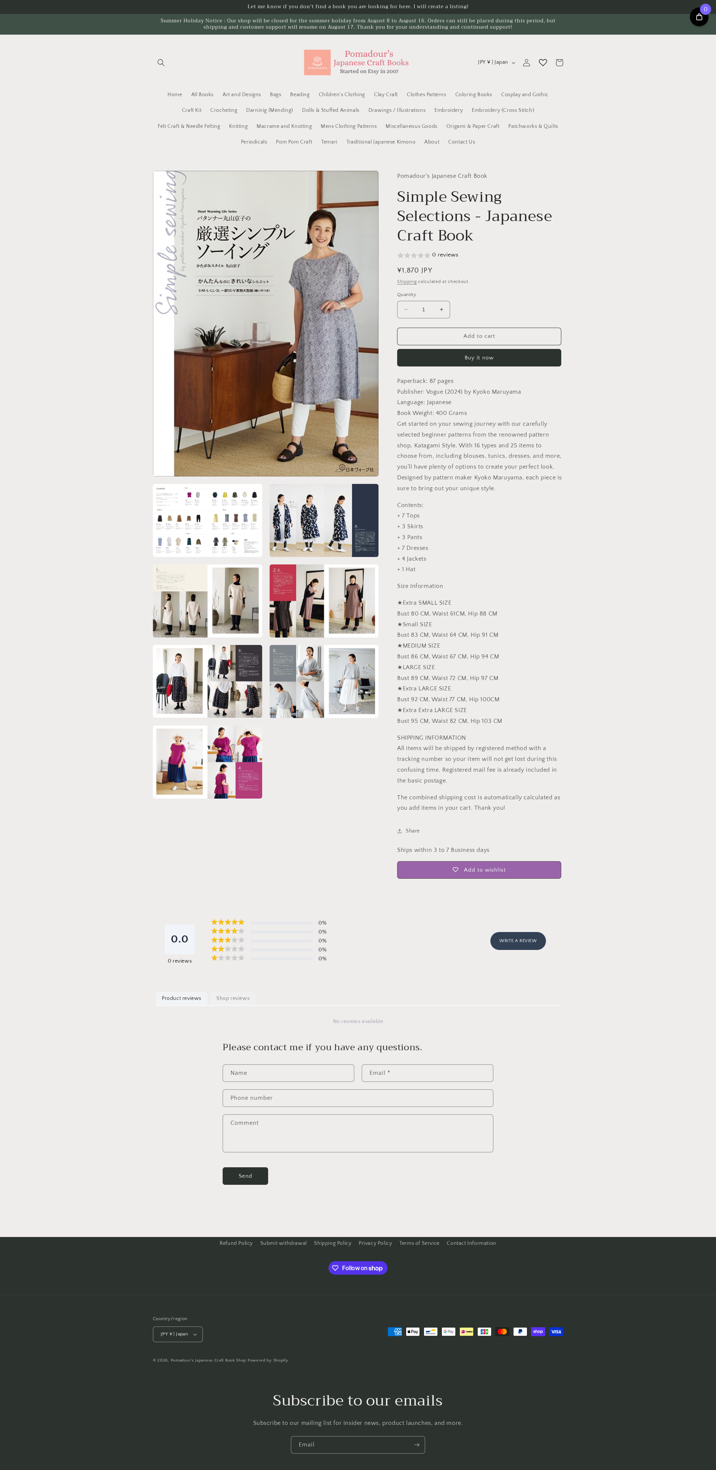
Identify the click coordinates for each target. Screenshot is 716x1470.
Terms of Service (419, 1243)
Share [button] (413, 831)
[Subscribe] (416, 1445)
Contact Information (471, 1243)
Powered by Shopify (268, 1360)
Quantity (406, 294)
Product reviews (181, 998)
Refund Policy (236, 1243)
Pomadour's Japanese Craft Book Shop (208, 1360)
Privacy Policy (375, 1243)
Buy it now (479, 358)
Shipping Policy (332, 1243)
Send (245, 1176)
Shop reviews (232, 998)
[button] (161, 62)
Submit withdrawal (283, 1243)
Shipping (407, 281)
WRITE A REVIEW (518, 940)
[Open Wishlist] (543, 62)
